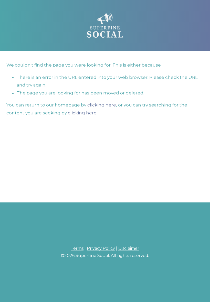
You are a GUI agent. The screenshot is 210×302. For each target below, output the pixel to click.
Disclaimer (128, 248)
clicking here (101, 104)
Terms (77, 248)
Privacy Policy (101, 248)
